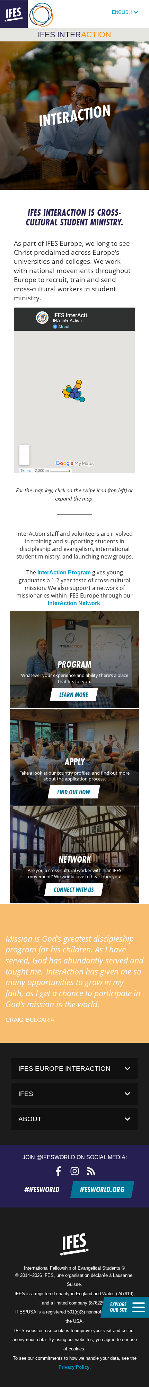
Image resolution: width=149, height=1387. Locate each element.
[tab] (74, 1068)
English (122, 12)
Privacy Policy (74, 1367)
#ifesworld (41, 1189)
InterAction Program (64, 572)
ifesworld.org (102, 1189)
